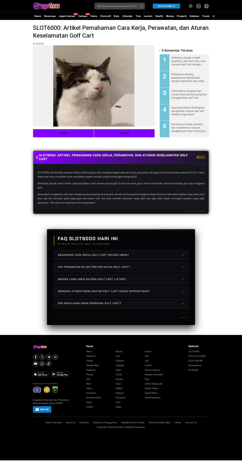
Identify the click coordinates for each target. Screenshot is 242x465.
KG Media (193, 370)
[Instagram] (55, 357)
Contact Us (191, 422)
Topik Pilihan (151, 393)
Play (147, 379)
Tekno (93, 16)
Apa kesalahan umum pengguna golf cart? (121, 303)
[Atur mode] (190, 6)
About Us (70, 422)
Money (170, 16)
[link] (198, 6)
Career (178, 422)
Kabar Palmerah (53, 422)
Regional (90, 370)
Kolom (148, 351)
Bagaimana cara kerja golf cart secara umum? (121, 255)
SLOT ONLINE (195, 360)
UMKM (119, 388)
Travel (205, 16)
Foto (118, 402)
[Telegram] (48, 357)
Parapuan (121, 397)
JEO (147, 360)
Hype (118, 370)
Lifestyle (127, 16)
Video (118, 406)
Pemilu (89, 374)
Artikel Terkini (151, 388)
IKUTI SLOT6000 (165, 6)
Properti (182, 16)
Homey (119, 379)
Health (159, 16)
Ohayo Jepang (152, 370)
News (37, 16)
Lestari (148, 17)
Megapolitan (92, 365)
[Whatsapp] (42, 363)
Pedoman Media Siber (159, 422)
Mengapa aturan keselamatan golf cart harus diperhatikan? (121, 291)
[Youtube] (35, 363)
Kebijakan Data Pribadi (132, 422)
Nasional (90, 356)
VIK (146, 356)
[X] (42, 357)
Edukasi (194, 16)
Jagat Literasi (67, 16)
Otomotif (105, 16)
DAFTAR (124, 133)
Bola (116, 16)
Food (118, 383)
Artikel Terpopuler (153, 383)
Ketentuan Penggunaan (105, 422)
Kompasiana (195, 365)
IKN (88, 379)
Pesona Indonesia (154, 374)
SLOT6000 (38, 43)
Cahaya (82, 16)
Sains (89, 402)
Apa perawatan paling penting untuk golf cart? (121, 267)
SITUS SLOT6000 (197, 356)
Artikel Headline (153, 397)
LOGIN (63, 133)
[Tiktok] (48, 363)
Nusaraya (50, 16)
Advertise (84, 422)
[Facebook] (35, 357)
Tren (138, 16)
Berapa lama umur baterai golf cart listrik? (121, 279)
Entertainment (93, 397)
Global (89, 360)
